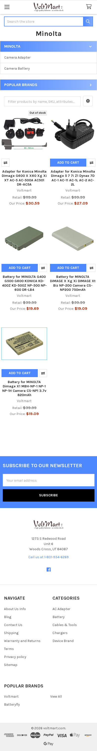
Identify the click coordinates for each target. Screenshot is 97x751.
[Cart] (90, 6)
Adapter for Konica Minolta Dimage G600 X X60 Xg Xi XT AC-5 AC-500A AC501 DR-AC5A (24, 178)
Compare (5, 163)
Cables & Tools (64, 625)
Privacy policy (15, 657)
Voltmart (11, 696)
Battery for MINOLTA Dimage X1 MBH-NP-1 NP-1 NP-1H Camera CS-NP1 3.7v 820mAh (24, 388)
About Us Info (15, 609)
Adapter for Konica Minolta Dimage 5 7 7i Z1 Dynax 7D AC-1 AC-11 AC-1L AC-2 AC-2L (73, 178)
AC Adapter (61, 609)
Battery (58, 617)
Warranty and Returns (22, 641)
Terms (9, 649)
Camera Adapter (17, 57)
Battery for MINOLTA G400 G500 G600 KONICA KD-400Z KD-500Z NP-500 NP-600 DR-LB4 (24, 283)
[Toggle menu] (7, 7)
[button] (88, 101)
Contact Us (13, 625)
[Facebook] (48, 569)
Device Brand (63, 641)
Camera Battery (17, 68)
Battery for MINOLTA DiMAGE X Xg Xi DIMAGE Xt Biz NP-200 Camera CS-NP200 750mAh (73, 283)
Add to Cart (68, 162)
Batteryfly (12, 704)
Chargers (60, 633)
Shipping (11, 633)
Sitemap (10, 665)
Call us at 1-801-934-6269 (48, 557)
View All (56, 696)
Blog (7, 617)
